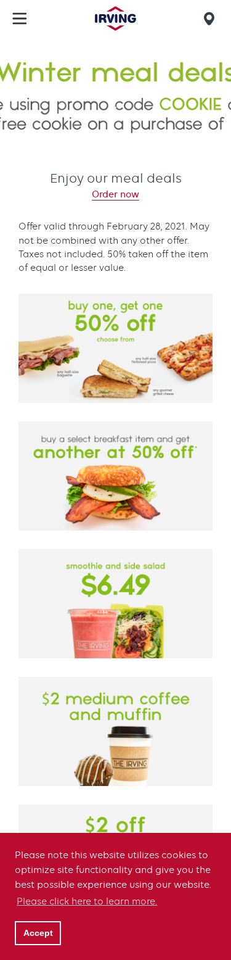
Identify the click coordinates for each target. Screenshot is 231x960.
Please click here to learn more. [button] (87, 901)
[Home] (115, 18)
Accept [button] (38, 933)
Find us (211, 18)
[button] (19, 18)
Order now (115, 194)
